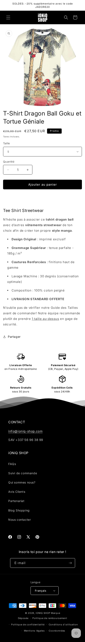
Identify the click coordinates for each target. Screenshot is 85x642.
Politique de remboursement (49, 618)
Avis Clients (16, 491)
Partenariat (16, 501)
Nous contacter (19, 519)
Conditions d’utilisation (63, 624)
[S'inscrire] (70, 563)
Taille (6, 143)
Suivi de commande (22, 473)
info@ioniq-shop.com (25, 431)
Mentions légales (34, 630)
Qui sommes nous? (21, 482)
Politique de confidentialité (28, 624)
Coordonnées (57, 630)
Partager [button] (14, 336)
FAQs (12, 464)
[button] (8, 17)
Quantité (8, 161)
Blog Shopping (19, 510)
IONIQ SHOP (43, 613)
